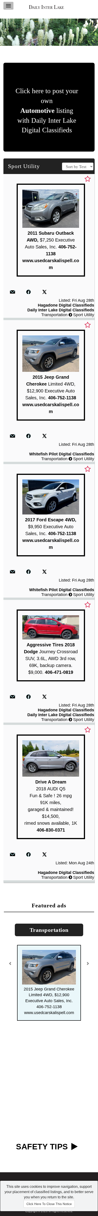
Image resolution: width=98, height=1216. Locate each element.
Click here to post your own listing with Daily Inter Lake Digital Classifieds (46, 110)
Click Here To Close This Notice (49, 1204)
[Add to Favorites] (88, 179)
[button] (11, 962)
